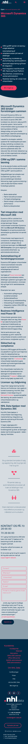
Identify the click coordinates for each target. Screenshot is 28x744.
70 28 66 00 (7, 533)
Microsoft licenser (7, 395)
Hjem (2, 9)
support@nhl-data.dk (8, 558)
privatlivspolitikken (8, 617)
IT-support (13, 376)
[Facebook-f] (18, 693)
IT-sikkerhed (18, 359)
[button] (15, 2)
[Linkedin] (9, 693)
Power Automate (15, 275)
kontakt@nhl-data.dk (14, 717)
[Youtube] (14, 693)
